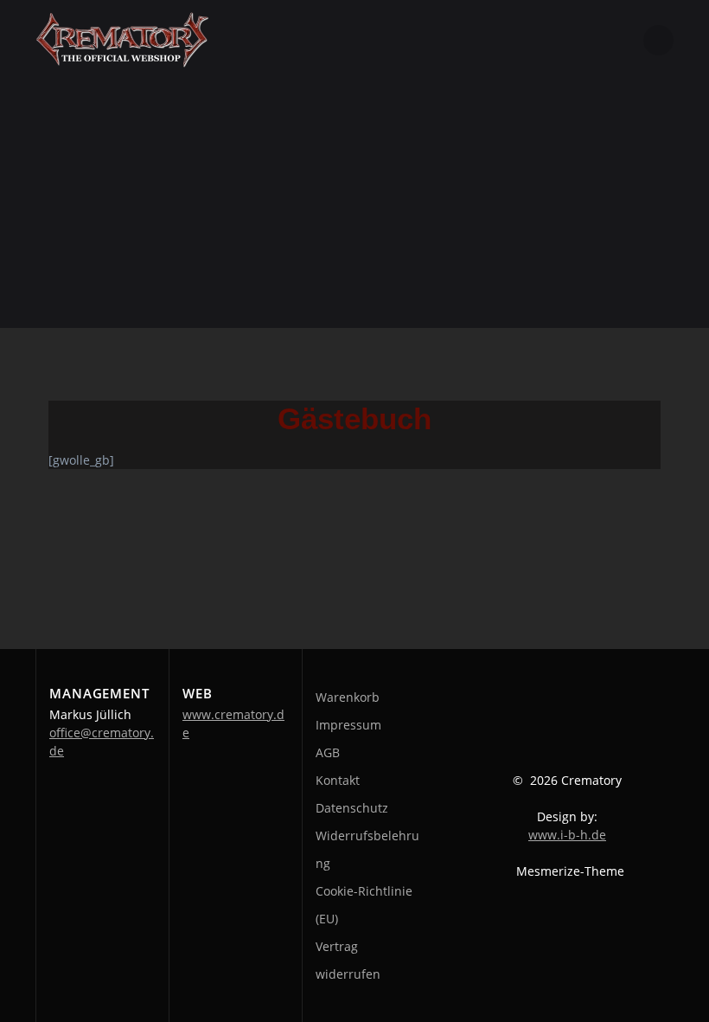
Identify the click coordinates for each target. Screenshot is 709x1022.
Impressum (348, 725)
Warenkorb (348, 697)
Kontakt (338, 780)
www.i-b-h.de (567, 834)
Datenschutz (352, 808)
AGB (328, 752)
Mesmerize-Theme (570, 871)
